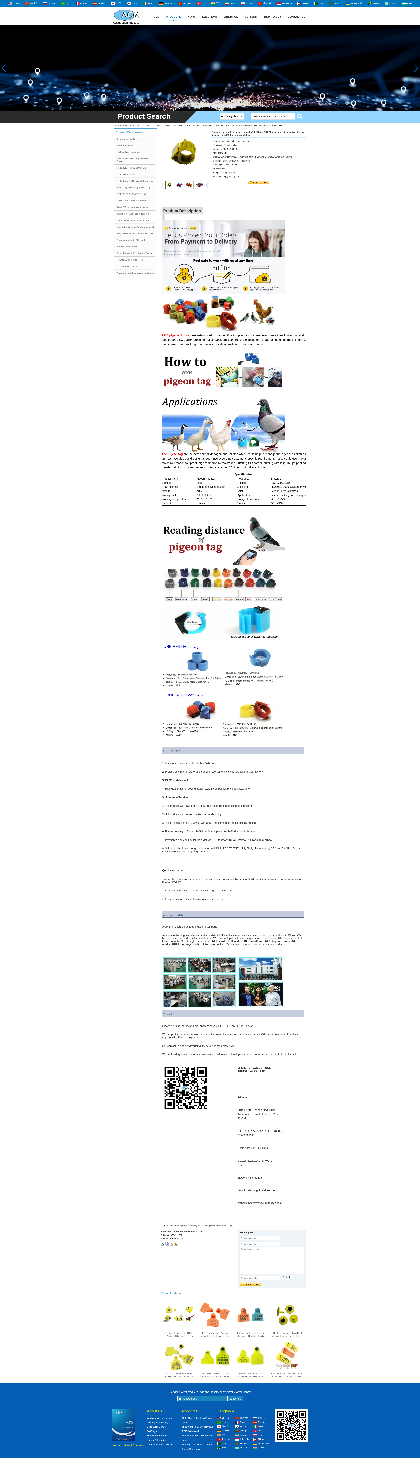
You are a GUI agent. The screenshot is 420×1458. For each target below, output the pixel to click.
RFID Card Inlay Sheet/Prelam (198, 1426)
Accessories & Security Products (135, 273)
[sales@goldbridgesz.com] (176, 1244)
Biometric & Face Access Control (135, 227)
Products (173, 16)
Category (125, 125)
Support (251, 16)
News (192, 16)
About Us (231, 16)
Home (155, 16)
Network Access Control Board (134, 220)
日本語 (118, 3)
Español (101, 3)
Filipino (305, 3)
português (186, 3)
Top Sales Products (128, 139)
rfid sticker (203, 1225)
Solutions (210, 16)
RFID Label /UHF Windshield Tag (135, 181)
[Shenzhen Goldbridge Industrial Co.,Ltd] (126, 24)
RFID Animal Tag (168, 125)
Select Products (126, 145)
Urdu (321, 3)
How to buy (272, 16)
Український (356, 3)
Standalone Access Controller (133, 213)
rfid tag (193, 1225)
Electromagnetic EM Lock (131, 240)
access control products (178, 1225)
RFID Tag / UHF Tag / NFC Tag (145, 125)
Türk (204, 3)
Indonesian (287, 3)
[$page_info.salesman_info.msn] (163, 1244)
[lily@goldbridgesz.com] (167, 1244)
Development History (157, 1422)
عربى (67, 3)
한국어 (134, 3)
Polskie (248, 3)
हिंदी (217, 3)
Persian (232, 3)
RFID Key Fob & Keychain (131, 167)
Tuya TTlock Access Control (132, 207)
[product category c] (210, 68)
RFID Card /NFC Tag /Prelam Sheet (132, 159)
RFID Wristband (126, 174)
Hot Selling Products (128, 152)
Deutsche (168, 3)
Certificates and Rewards (160, 1444)
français (83, 3)
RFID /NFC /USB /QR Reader (132, 194)
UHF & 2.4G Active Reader (131, 200)
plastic (212, 1225)
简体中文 (34, 3)
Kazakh (392, 3)
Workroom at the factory (159, 1418)
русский (51, 3)
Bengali (337, 3)
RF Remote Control (127, 266)
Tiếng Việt (266, 3)
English (16, 3)
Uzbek (409, 3)
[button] (208, 108)
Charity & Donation (156, 1440)
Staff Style (152, 1431)
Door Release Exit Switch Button (135, 253)
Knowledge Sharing (157, 1435)
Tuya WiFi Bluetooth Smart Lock (135, 233)
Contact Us (296, 16)
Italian (150, 3)
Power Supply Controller (130, 259)
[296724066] (171, 1244)
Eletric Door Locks (127, 246)
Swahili (375, 3)
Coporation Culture (157, 1426)
